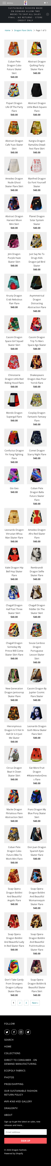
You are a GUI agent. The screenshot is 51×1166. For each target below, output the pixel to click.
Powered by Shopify (13, 1153)
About (8, 1115)
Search (9, 1039)
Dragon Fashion (19, 1150)
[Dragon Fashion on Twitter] (7, 1032)
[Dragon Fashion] (25, 3)
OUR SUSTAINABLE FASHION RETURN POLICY (20, 1092)
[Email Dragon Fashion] (28, 1032)
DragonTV (11, 1108)
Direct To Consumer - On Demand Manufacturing (20, 1061)
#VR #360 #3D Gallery (18, 1101)
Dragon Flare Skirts (23, 30)
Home (7, 30)
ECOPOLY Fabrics (15, 1070)
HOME (7, 1046)
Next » (35, 1002)
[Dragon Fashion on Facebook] (14, 1032)
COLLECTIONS (12, 1053)
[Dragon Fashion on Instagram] (21, 1032)
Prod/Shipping (14, 1084)
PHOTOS (9, 1077)
